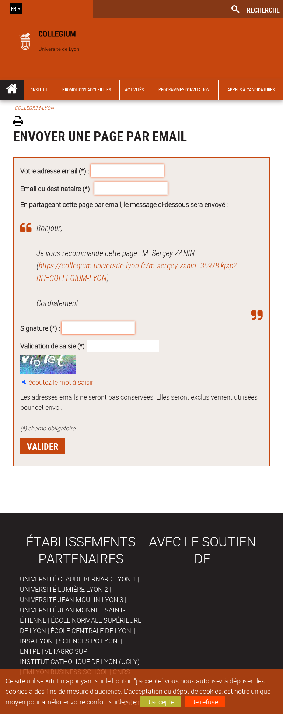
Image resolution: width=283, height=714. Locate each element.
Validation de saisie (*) (52, 345)
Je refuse (205, 701)
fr (13, 8)
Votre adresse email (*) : (54, 170)
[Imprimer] (20, 122)
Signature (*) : (40, 328)
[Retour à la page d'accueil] (46, 40)
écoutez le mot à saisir (61, 382)
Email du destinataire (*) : (56, 188)
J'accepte (160, 701)
